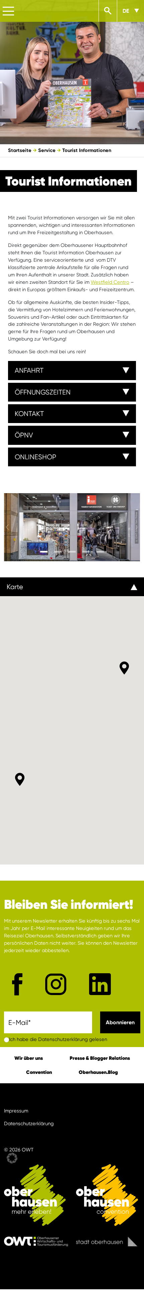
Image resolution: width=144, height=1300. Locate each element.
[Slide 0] (44, 552)
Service (47, 150)
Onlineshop (35, 457)
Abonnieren (120, 1022)
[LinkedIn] (100, 984)
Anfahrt (29, 370)
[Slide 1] (58, 552)
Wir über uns (28, 1058)
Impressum (16, 1111)
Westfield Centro (110, 282)
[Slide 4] (100, 552)
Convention (39, 1072)
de (126, 11)
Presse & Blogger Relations (100, 1058)
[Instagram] (55, 984)
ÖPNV (24, 435)
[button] (19, 779)
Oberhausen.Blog (98, 1072)
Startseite (19, 150)
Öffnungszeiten (43, 392)
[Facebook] (17, 984)
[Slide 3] (86, 552)
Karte (15, 587)
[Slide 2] (72, 552)
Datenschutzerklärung (29, 1124)
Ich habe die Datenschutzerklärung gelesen (58, 1039)
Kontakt (29, 414)
